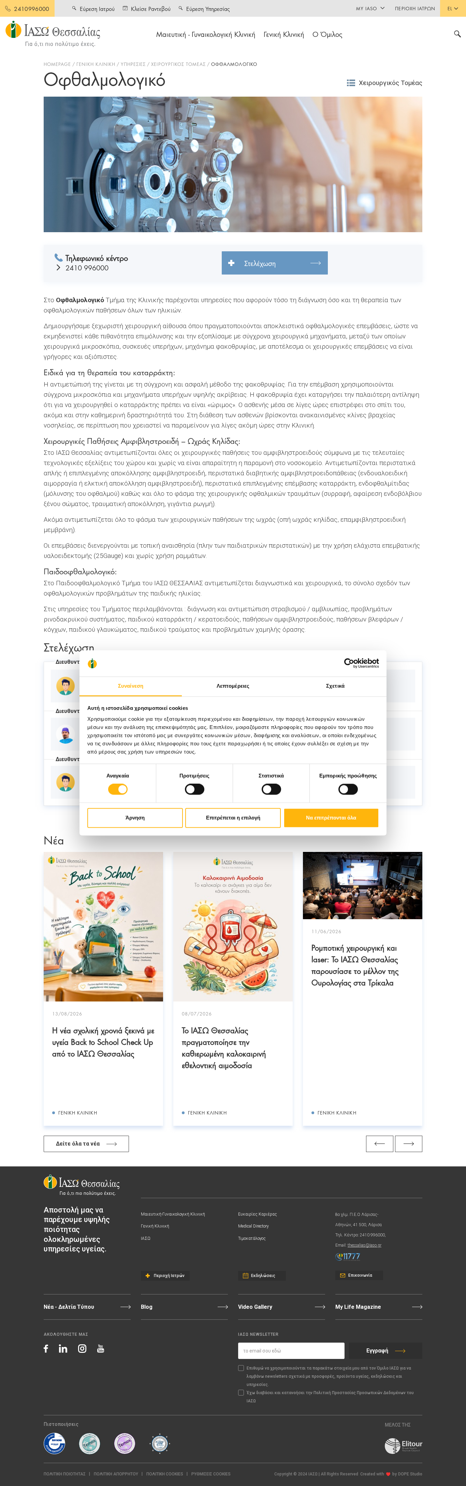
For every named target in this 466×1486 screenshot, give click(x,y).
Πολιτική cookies (164, 1474)
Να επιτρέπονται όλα (331, 818)
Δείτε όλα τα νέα (78, 1143)
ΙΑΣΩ (145, 1238)
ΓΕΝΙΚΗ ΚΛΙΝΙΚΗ (95, 63)
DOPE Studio (410, 1474)
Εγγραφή (377, 1350)
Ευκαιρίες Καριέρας (257, 1214)
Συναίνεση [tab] (130, 686)
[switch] (194, 789)
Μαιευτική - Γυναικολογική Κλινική (206, 33)
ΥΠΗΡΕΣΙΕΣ (133, 63)
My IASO (366, 8)
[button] (211, 1474)
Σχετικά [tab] (335, 686)
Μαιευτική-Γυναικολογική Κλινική (173, 1214)
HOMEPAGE (57, 63)
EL (450, 8)
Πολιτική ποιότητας (65, 1474)
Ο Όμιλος (327, 33)
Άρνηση (135, 818)
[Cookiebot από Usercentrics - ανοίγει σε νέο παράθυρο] (349, 663)
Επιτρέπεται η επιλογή (233, 818)
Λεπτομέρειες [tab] (233, 686)
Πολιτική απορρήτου (116, 1474)
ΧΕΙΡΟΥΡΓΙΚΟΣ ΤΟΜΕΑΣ (178, 63)
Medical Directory (253, 1226)
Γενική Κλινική (284, 33)
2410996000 (31, 8)
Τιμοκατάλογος (252, 1238)
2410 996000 (86, 267)
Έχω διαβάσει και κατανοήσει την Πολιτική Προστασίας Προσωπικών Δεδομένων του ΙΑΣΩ (330, 1396)
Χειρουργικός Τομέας (390, 83)
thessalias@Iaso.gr (364, 1245)
